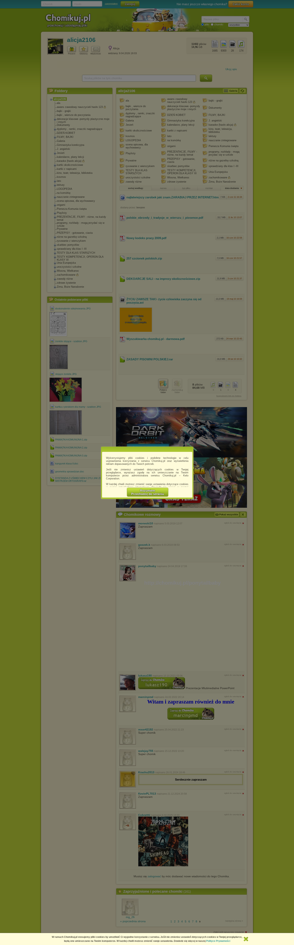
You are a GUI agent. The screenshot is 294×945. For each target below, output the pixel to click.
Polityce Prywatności (218, 941)
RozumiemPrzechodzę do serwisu (147, 492)
